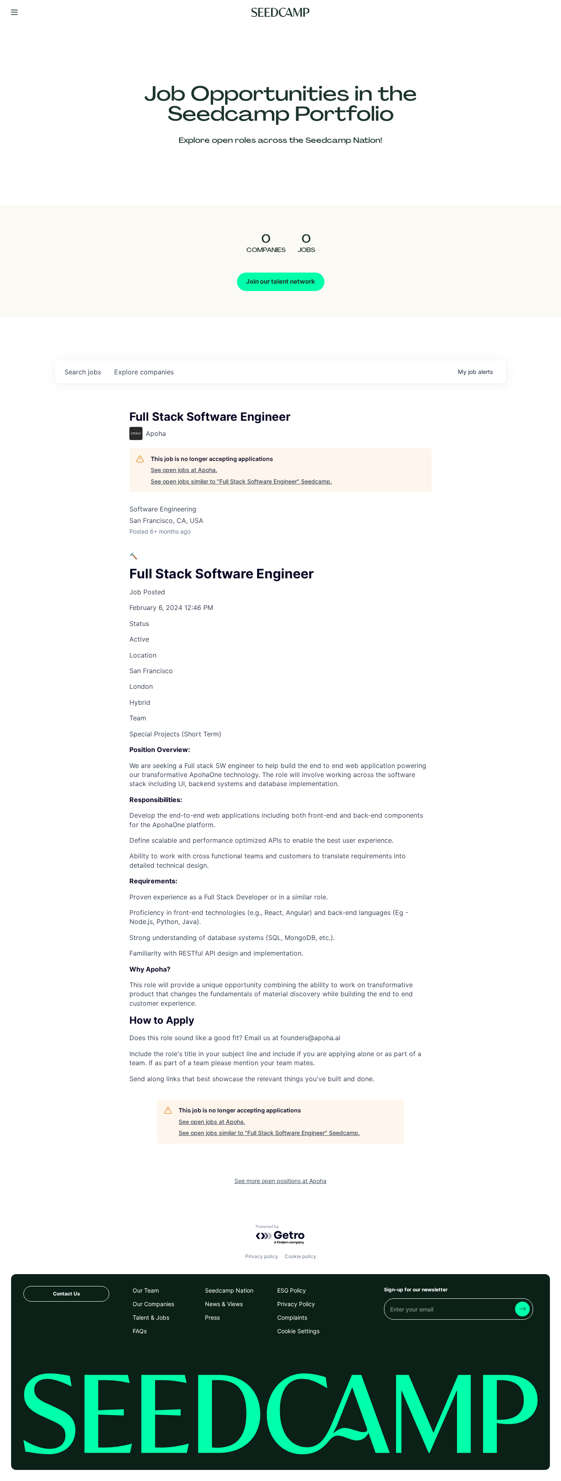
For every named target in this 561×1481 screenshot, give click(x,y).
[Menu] (14, 12)
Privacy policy (261, 1256)
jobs (82, 372)
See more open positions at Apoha (280, 1180)
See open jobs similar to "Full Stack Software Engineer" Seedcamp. (241, 481)
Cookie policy (300, 1256)
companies (144, 372)
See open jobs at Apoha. (184, 469)
